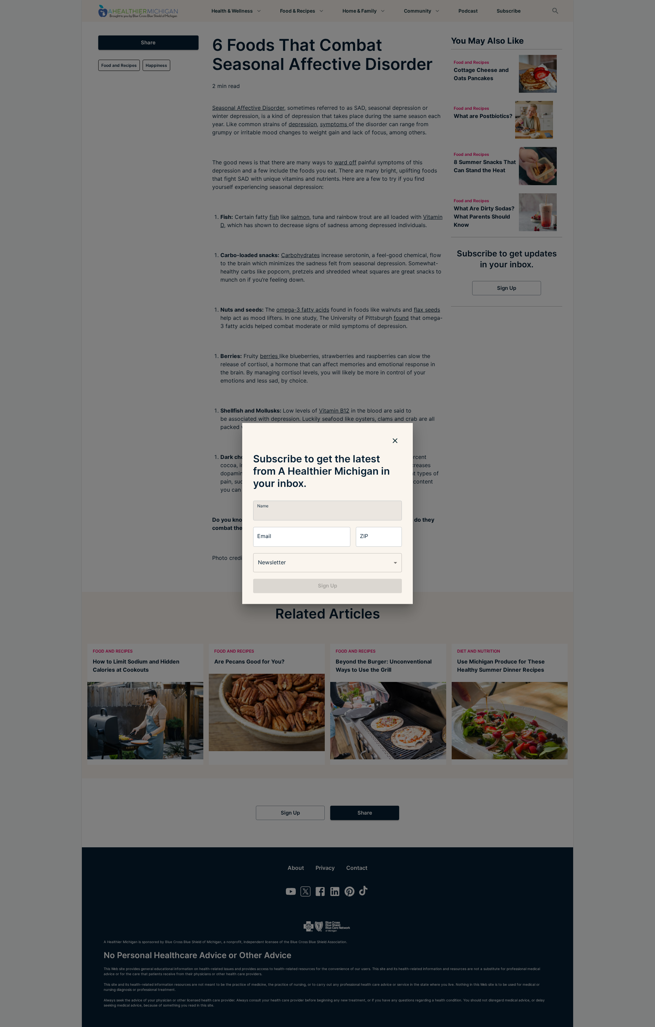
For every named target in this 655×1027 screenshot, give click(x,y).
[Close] (395, 440)
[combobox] (327, 562)
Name (262, 505)
